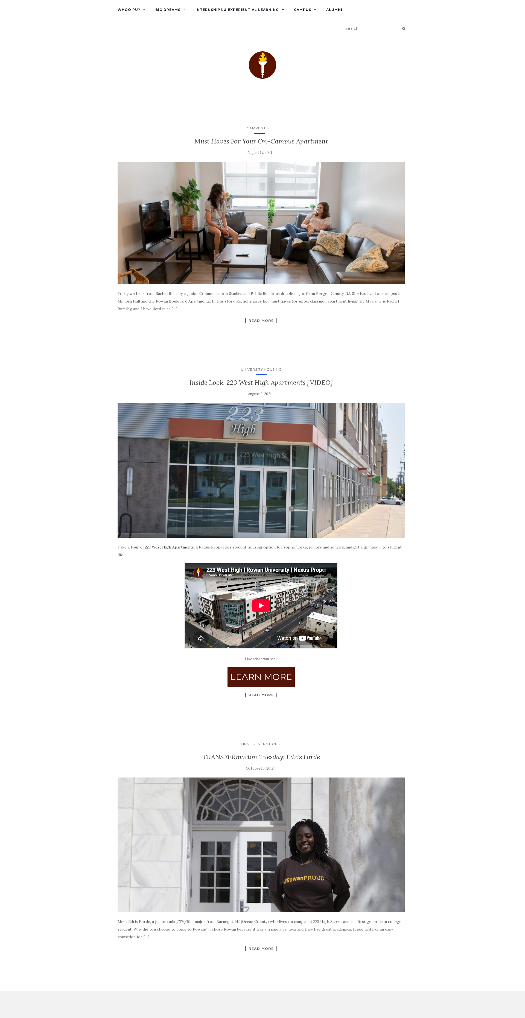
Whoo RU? (129, 10)
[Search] (403, 29)
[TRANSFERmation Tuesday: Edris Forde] (261, 845)
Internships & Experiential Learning (237, 10)
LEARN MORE (261, 676)
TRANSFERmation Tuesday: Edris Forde (261, 757)
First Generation (259, 744)
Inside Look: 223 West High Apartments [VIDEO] (261, 382)
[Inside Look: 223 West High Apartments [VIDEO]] (261, 470)
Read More (261, 320)
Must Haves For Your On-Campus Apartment (261, 141)
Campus (302, 10)
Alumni (334, 10)
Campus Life (259, 128)
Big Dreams (167, 10)
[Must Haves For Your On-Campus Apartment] (261, 223)
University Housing (261, 369)
